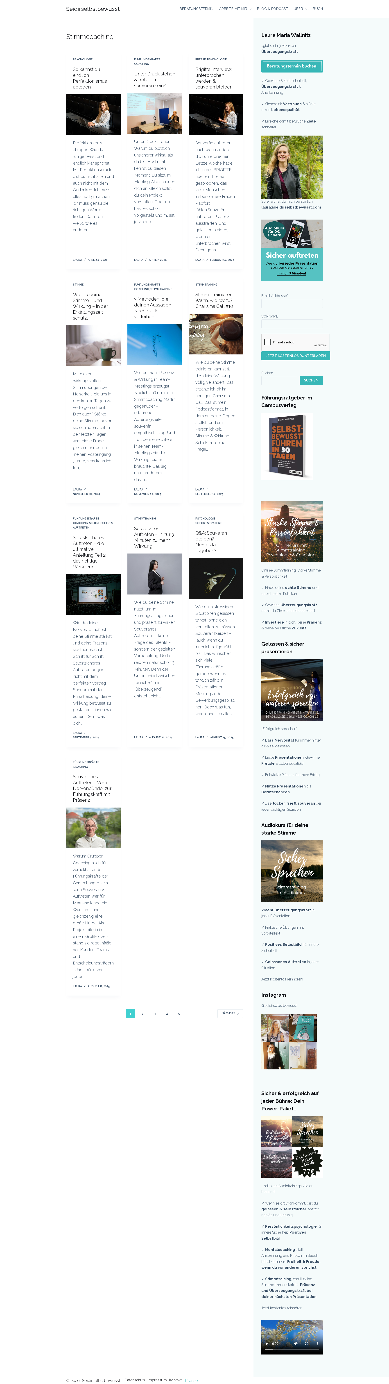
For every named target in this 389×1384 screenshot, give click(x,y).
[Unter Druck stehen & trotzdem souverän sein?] (154, 113)
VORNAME (269, 316)
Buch (318, 9)
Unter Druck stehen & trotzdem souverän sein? (154, 79)
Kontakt (175, 1380)
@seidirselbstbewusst (279, 1005)
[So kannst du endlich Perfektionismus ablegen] (93, 114)
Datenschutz (135, 1380)
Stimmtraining (161, 289)
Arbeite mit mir (233, 9)
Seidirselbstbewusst (93, 8)
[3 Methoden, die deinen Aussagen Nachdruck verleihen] (154, 344)
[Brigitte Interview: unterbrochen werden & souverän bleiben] (216, 114)
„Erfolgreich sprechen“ (279, 729)
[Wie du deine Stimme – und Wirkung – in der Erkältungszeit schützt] (93, 345)
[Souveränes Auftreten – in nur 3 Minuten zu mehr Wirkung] (154, 574)
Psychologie (83, 59)
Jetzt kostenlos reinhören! (282, 979)
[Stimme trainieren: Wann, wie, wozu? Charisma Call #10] (216, 334)
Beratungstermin (197, 9)
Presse (200, 59)
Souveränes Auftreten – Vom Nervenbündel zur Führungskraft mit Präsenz (92, 788)
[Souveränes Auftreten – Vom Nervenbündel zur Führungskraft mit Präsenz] (93, 828)
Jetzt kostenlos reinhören (281, 1308)
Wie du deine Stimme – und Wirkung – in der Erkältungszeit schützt (90, 306)
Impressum (157, 1380)
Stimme (78, 284)
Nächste (228, 1013)
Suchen (267, 373)
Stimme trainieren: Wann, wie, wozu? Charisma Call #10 (214, 300)
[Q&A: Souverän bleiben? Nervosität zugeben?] (216, 578)
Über (298, 9)
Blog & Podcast (272, 9)
